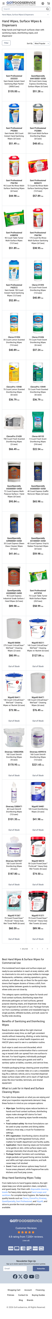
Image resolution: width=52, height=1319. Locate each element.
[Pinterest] (25, 1276)
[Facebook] (15, 1276)
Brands (30, 1300)
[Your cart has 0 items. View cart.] (48, 3)
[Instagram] (37, 1276)
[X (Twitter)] (20, 1276)
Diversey (42, 1198)
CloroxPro (33, 1198)
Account (28, 1290)
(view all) (26, 1240)
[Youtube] (31, 1276)
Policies (10, 1295)
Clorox (25, 1198)
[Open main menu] (3, 3)
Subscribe (41, 1269)
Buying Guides (38, 1295)
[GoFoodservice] (22, 3)
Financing (40, 1290)
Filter (6, 43)
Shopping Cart (14, 1290)
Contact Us (23, 1295)
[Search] (47, 9)
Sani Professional (24, 1201)
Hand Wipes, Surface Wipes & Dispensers (18, 15)
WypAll (40, 1201)
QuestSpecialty (8, 1201)
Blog (21, 1300)
